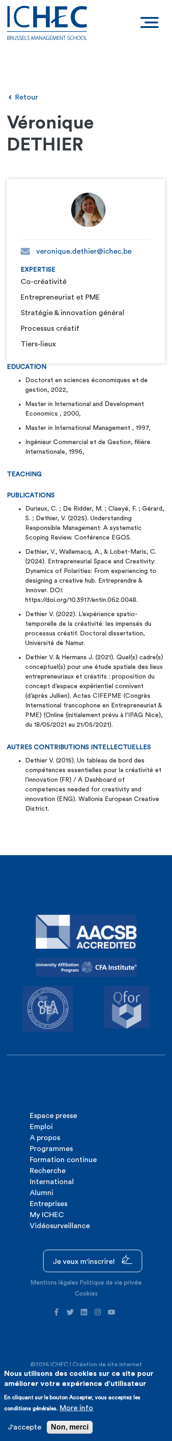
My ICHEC (47, 1214)
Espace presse (53, 1115)
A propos (45, 1137)
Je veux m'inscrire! (85, 1261)
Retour (25, 97)
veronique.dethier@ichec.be (83, 251)
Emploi (41, 1126)
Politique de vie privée (111, 1282)
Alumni (41, 1192)
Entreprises (48, 1203)
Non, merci (70, 1427)
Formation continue (63, 1159)
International (52, 1181)
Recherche (48, 1170)
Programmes (51, 1148)
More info (76, 1408)
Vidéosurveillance (60, 1226)
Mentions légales (54, 1282)
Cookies (86, 1293)
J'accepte (24, 1427)
